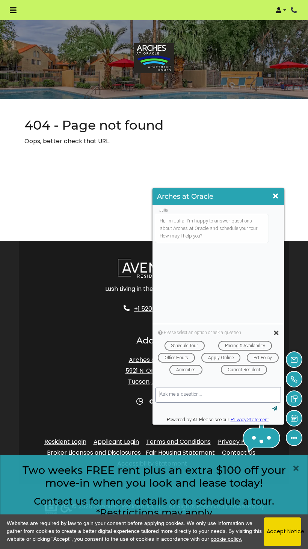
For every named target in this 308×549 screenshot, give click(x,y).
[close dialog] (296, 468)
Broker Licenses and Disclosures (94, 452)
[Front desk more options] (294, 437)
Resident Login (65, 441)
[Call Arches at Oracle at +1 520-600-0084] (294, 10)
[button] (281, 10)
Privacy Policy (238, 441)
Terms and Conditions (178, 441)
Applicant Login (116, 441)
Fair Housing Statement (180, 452)
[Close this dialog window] (275, 196)
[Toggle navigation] (13, 10)
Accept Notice (284, 531)
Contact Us (238, 452)
